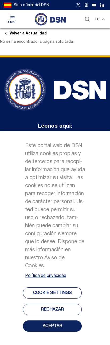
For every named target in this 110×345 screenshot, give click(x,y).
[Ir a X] (78, 5)
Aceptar (52, 326)
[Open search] (87, 19)
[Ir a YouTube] (94, 5)
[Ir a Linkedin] (102, 5)
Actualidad (28, 33)
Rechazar (52, 309)
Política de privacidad (45, 276)
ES (97, 19)
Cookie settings (52, 293)
